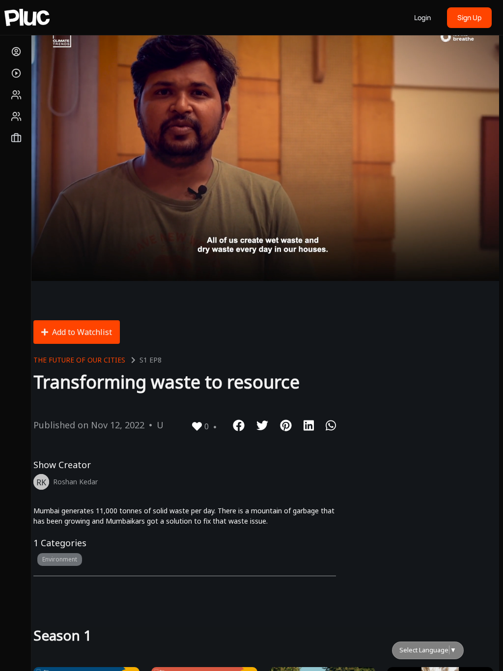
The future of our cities (79, 359)
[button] (263, 147)
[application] (263, 148)
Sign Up (469, 17)
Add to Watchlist (82, 332)
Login (422, 17)
